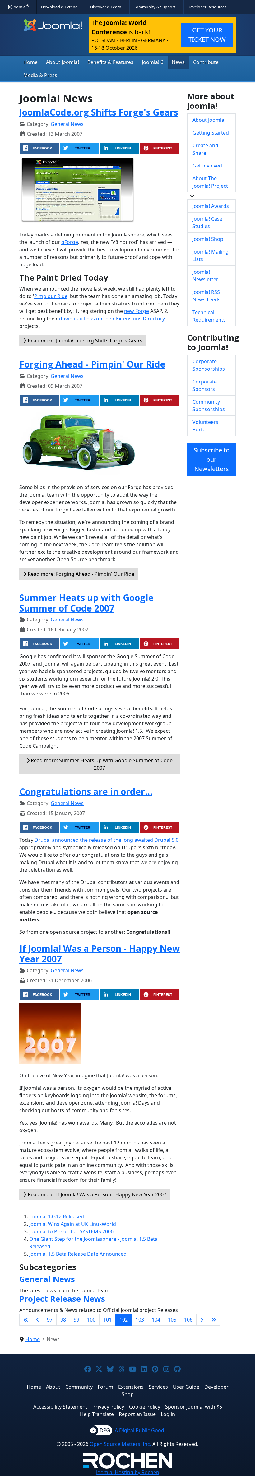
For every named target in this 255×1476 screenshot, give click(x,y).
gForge (69, 242)
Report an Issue (137, 1414)
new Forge (136, 311)
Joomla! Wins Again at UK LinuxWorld (72, 1224)
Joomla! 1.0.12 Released (56, 1216)
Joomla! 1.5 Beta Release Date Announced (78, 1253)
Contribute (206, 62)
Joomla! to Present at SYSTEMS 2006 (71, 1231)
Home (30, 62)
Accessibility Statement (60, 1406)
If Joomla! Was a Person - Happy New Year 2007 (99, 953)
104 (156, 1319)
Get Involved (207, 165)
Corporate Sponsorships (208, 365)
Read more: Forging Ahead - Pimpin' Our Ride (80, 574)
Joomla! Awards (210, 206)
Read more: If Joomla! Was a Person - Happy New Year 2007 (96, 1194)
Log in (168, 1414)
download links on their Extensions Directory (112, 318)
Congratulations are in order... (85, 791)
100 (91, 1319)
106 (188, 1319)
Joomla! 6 (152, 62)
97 (50, 1319)
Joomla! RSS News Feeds (206, 296)
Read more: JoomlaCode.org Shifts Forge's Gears (84, 340)
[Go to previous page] (37, 1320)
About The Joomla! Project (210, 182)
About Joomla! (62, 62)
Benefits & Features (110, 62)
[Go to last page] (213, 1320)
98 (63, 1319)
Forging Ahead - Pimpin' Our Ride (92, 364)
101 (107, 1319)
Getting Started (210, 132)
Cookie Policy (144, 1406)
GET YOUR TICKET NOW (207, 35)
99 (76, 1319)
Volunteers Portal (205, 426)
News (178, 62)
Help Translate (97, 1414)
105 (172, 1319)
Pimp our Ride (50, 296)
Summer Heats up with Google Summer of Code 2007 (86, 602)
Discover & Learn (106, 7)
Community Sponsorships (208, 405)
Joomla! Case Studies (207, 222)
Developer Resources (207, 7)
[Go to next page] (201, 1320)
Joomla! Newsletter (205, 275)
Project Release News (62, 1298)
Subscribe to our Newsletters (212, 459)
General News (67, 124)
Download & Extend (60, 7)
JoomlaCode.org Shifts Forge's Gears (98, 112)
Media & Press (40, 75)
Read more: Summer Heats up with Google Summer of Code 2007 (101, 764)
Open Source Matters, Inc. (120, 1444)
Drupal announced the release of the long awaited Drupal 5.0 (106, 840)
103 (140, 1319)
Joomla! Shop (207, 239)
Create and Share (205, 149)
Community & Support (154, 7)
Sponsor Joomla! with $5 (193, 1406)
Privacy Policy (108, 1406)
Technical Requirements (209, 316)
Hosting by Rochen (127, 1472)
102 (123, 1319)
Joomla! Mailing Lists (210, 255)
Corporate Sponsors (204, 385)
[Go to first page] (25, 1320)
